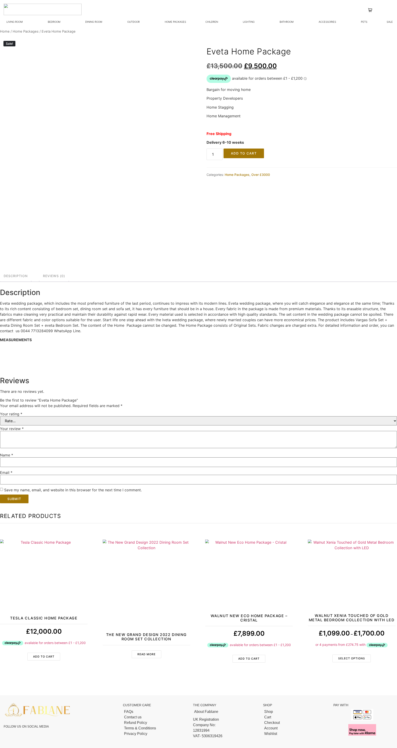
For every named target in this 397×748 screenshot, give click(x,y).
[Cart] (296, 717)
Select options (351, 658)
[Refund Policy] (155, 723)
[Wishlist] (296, 734)
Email (6, 472)
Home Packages (26, 31)
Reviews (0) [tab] (54, 276)
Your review (12, 428)
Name (6, 455)
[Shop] (296, 711)
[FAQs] (155, 711)
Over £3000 (260, 175)
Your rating (11, 414)
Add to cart (244, 153)
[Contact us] (155, 717)
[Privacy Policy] (155, 734)
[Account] (296, 728)
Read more (146, 654)
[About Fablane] (225, 711)
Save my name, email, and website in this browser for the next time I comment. (73, 490)
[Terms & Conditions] (155, 728)
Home (5, 31)
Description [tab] (16, 276)
